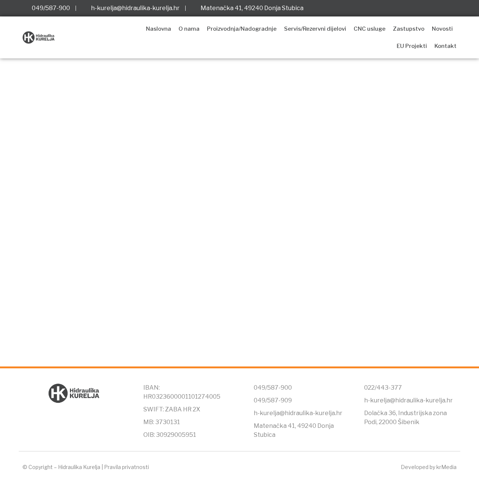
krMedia (446, 467)
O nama (189, 28)
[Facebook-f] (423, 8)
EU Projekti (412, 46)
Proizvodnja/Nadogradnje (242, 28)
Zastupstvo (408, 28)
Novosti (442, 28)
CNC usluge (369, 28)
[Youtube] (454, 8)
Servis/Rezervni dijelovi (315, 28)
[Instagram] (438, 8)
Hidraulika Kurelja (79, 467)
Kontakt (445, 46)
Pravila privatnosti (126, 467)
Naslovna (158, 28)
